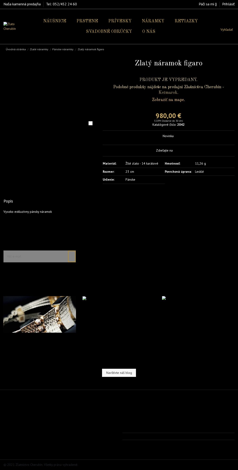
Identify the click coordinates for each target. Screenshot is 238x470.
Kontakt (11, 441)
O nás (10, 423)
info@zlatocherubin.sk (143, 443)
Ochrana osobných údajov (24, 435)
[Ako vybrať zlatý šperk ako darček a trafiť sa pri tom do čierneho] (198, 300)
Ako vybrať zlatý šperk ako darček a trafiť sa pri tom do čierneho (196, 313)
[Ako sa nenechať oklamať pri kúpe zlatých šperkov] (39, 314)
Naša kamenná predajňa (22, 4)
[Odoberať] (72, 256)
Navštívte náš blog (119, 373)
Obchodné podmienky (21, 429)
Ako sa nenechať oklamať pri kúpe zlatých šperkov (39, 340)
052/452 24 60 (138, 436)
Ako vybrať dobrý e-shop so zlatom (113, 306)
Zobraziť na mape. (168, 100)
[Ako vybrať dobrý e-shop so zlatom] (109, 298)
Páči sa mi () (208, 4)
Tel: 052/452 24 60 (61, 4)
